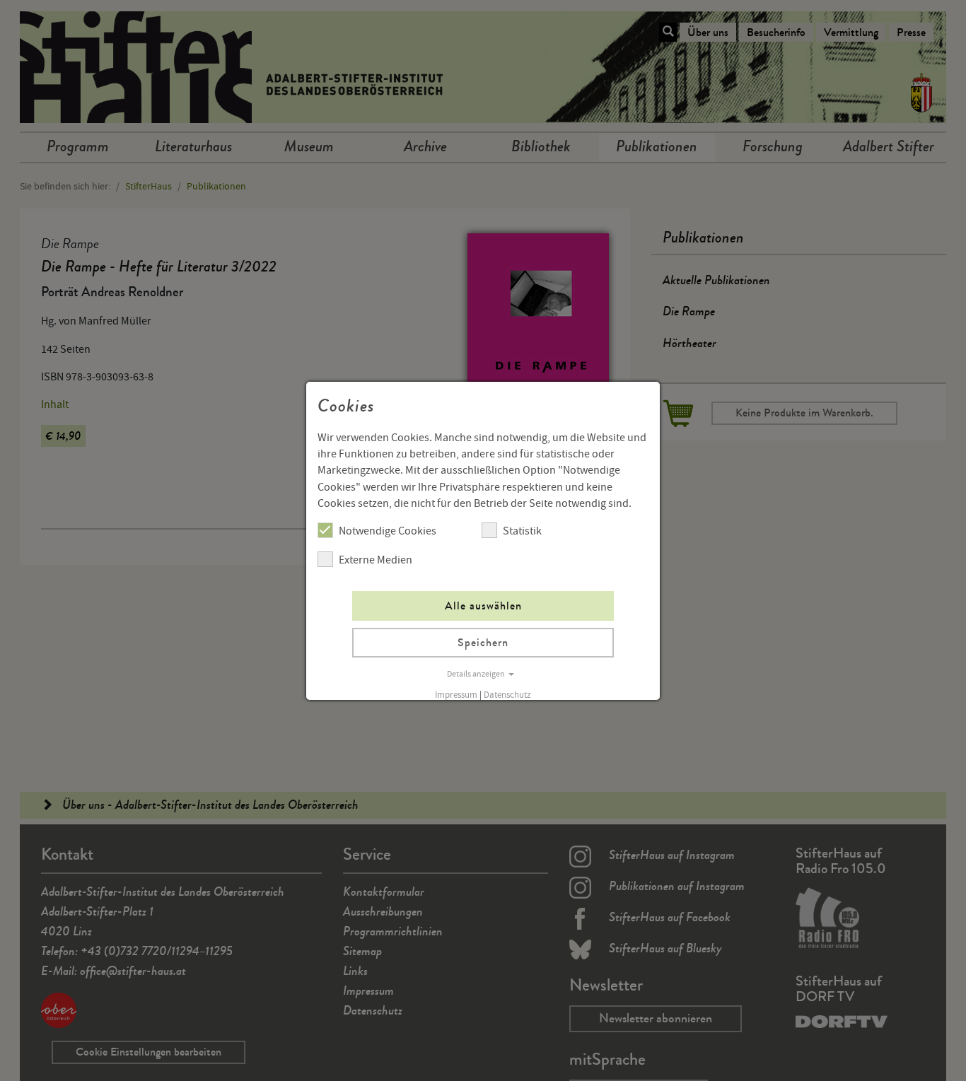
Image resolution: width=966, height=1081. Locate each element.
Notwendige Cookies (387, 531)
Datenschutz (507, 695)
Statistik (522, 531)
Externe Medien (375, 560)
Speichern (483, 642)
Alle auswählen (483, 605)
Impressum (456, 695)
